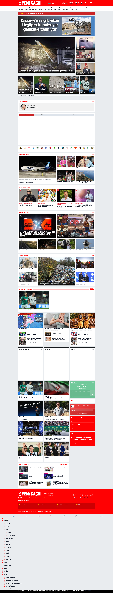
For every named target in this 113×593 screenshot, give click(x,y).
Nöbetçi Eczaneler (24, 504)
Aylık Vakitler (74, 396)
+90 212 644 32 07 (49, 495)
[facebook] (13, 516)
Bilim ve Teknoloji (66, 7)
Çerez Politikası (87, 590)
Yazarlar (6, 563)
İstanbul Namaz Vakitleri (63, 504)
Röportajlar (31, 7)
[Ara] (94, 3)
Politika (46, 7)
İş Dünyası (34, 9)
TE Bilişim (93, 511)
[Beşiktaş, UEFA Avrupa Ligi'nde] (34, 300)
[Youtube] (83, 495)
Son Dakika (74, 9)
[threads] (89, 516)
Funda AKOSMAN (31, 105)
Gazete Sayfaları (22, 7)
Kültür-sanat (48, 416)
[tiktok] (76, 516)
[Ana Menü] (94, 8)
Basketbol (10, 533)
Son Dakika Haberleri (11, 586)
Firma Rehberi (7, 565)
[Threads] (88, 495)
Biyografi (49, 9)
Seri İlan (6, 567)
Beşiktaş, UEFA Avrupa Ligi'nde (26, 309)
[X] (75, 495)
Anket (36, 7)
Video (5, 562)
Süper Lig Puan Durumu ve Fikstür (14, 583)
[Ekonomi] (67, 349)
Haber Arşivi (9, 588)
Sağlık (54, 9)
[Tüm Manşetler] (93, 154)
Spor (60, 7)
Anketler (6, 571)
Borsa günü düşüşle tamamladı (26, 438)
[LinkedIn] (81, 495)
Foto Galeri (7, 560)
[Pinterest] (77, 495)
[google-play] (83, 497)
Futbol (9, 532)
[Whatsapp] (90, 495)
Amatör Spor (11, 530)
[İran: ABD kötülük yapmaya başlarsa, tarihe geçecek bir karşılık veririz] (56, 388)
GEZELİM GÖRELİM (32, 107)
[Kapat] (112, 590)
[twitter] (26, 516)
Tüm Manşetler (9, 585)
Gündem (41, 7)
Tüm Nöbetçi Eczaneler (82, 413)
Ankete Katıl (74, 443)
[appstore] (76, 497)
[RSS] (92, 495)
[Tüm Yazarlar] (93, 101)
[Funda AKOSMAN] (23, 106)
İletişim (5, 574)
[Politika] (93, 349)
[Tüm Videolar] (93, 255)
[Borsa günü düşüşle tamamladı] (30, 428)
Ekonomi (55, 7)
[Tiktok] (85, 495)
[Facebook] (73, 495)
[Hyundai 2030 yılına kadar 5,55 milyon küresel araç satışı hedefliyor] (30, 408)
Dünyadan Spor (11, 535)
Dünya (50, 7)
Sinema (68, 9)
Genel (44, 9)
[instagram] (39, 516)
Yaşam (82, 7)
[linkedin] (101, 516)
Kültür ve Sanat (76, 7)
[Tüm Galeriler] (93, 212)
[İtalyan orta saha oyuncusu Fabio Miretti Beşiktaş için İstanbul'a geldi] (30, 449)
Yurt (30, 9)
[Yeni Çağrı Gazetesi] (30, 3)
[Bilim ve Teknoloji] (41, 349)
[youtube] (51, 516)
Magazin (21, 9)
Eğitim (58, 9)
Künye (5, 573)
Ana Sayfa (6, 518)
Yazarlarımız (24, 101)
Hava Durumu (42, 504)
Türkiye (26, 9)
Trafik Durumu (79, 504)
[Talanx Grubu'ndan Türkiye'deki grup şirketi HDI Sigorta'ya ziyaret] (56, 449)
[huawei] (88, 497)
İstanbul (63, 9)
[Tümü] (93, 187)
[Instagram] (79, 495)
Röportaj (87, 7)
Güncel (40, 9)
